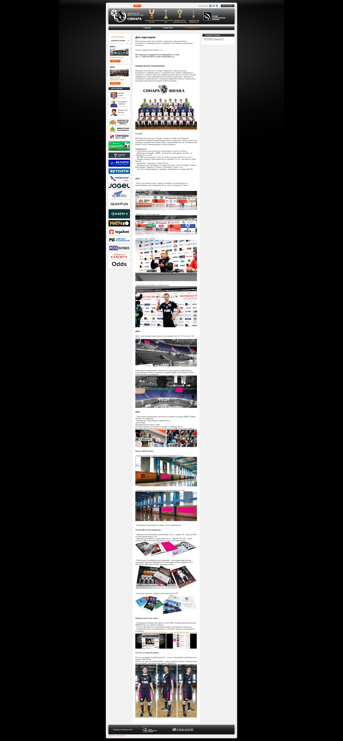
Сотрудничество (192, 28)
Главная (147, 28)
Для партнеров (117, 37)
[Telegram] (217, 6)
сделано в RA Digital (117, 736)
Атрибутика (168, 28)
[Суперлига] (119, 163)
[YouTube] (213, 6)
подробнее (114, 61)
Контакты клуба (227, 6)
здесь (162, 50)
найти (137, 5)
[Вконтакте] (210, 6)
